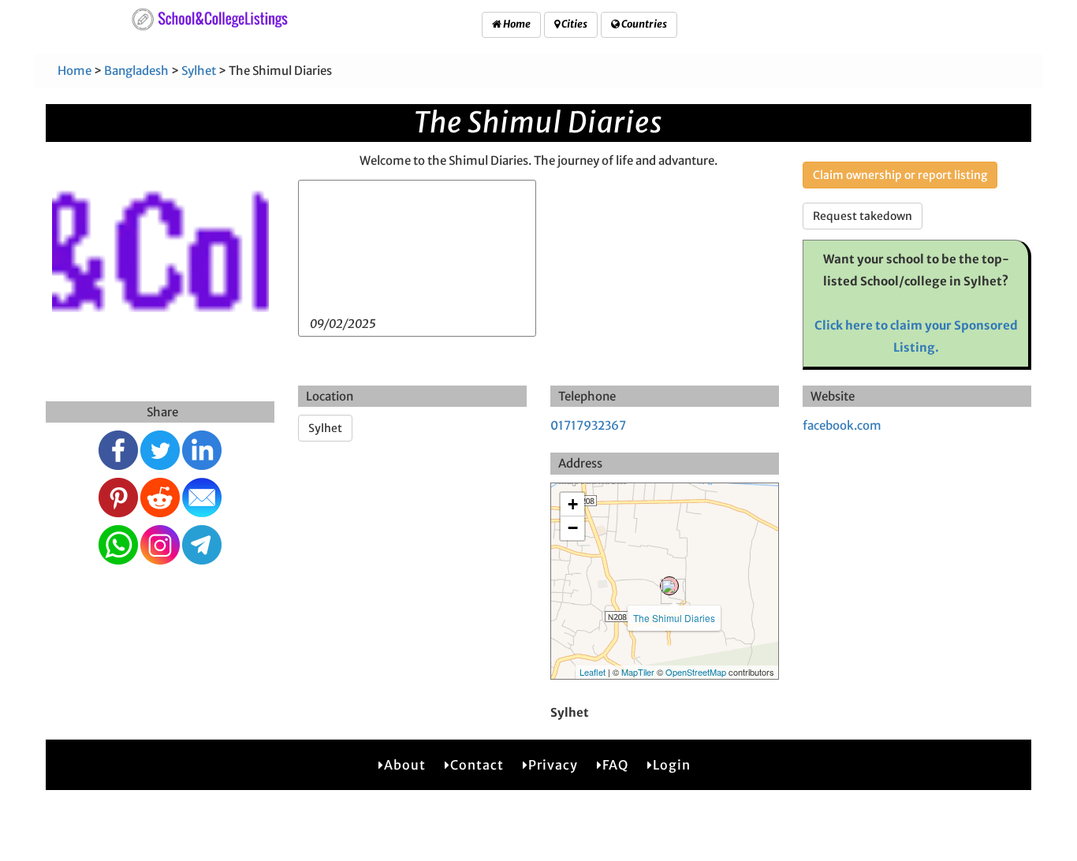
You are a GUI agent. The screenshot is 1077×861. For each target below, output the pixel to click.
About (405, 765)
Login (672, 765)
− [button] (573, 528)
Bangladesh (136, 70)
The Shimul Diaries (674, 617)
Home (516, 24)
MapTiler (637, 671)
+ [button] (573, 504)
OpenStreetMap (695, 671)
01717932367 (588, 425)
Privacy (553, 765)
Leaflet (592, 671)
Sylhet (198, 70)
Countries (643, 24)
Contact (477, 765)
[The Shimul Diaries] (669, 585)
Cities (573, 24)
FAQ (615, 765)
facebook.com (842, 425)
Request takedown (862, 216)
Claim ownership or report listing (900, 175)
